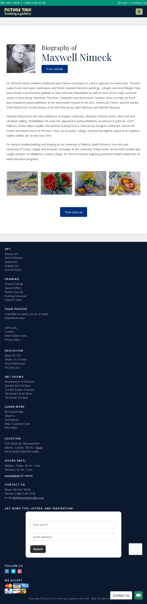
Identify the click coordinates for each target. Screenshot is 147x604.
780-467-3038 (10, 3)
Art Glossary (12, 367)
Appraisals (11, 261)
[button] (139, 11)
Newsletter (11, 427)
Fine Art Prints (13, 269)
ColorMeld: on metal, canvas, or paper (26, 314)
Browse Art (11, 253)
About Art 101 (13, 355)
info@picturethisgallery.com (28, 497)
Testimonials (12, 419)
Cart (124, 3)
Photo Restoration (15, 318)
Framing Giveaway (15, 295)
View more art (73, 212)
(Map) (39, 447)
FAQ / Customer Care (17, 423)
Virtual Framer (13, 299)
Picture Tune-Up (14, 291)
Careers (9, 331)
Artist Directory (14, 257)
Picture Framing (14, 283)
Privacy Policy (12, 339)
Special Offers (13, 287)
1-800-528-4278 (34, 3)
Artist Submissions (16, 335)
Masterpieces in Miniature (20, 381)
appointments (12, 475)
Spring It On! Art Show (18, 385)
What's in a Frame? (16, 359)
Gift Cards (11, 327)
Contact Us (139, 3)
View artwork (54, 69)
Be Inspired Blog (14, 411)
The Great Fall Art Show (18, 393)
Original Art (11, 265)
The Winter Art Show (17, 397)
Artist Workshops (15, 363)
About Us (10, 415)
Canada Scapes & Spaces (19, 389)
